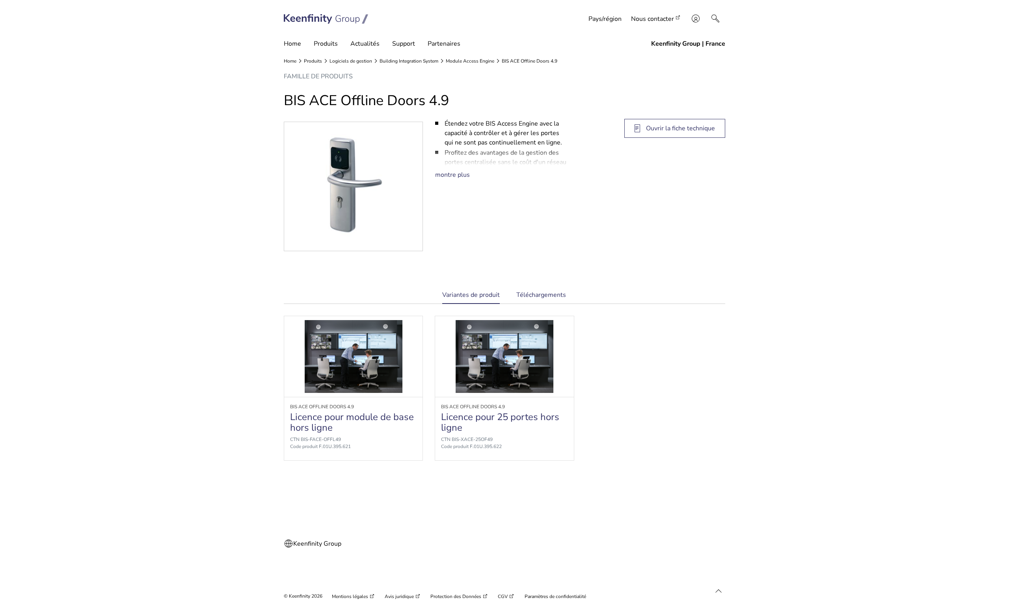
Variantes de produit (471, 297)
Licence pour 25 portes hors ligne (500, 422)
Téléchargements (541, 295)
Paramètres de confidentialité (555, 596)
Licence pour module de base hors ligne (352, 422)
